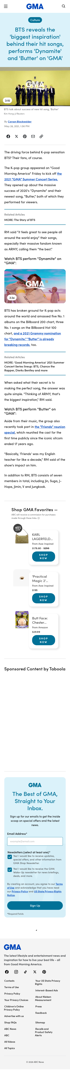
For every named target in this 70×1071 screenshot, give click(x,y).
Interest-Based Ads (46, 990)
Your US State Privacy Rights (47, 982)
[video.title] (35, 86)
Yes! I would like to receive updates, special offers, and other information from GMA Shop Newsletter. (37, 859)
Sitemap (40, 1022)
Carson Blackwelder (20, 121)
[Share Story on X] (16, 136)
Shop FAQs (10, 1022)
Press (38, 1006)
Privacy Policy (20, 891)
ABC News (10, 1029)
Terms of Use (11, 987)
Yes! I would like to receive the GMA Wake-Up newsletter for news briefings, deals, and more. (36, 872)
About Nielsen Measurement (43, 998)
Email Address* (17, 833)
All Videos (9, 1041)
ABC (6, 1035)
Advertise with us (14, 1016)
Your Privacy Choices (16, 1000)
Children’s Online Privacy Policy (14, 1007)
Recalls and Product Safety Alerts (43, 1032)
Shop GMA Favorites (32, 509)
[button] (6, 6)
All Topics (9, 1048)
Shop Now (43, 556)
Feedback (41, 1012)
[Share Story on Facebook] (8, 136)
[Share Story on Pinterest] (25, 136)
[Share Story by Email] (33, 136)
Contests (9, 980)
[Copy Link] (41, 136)
